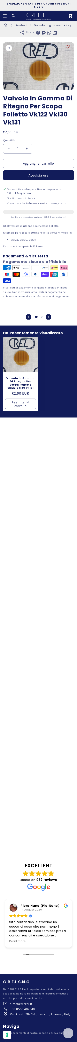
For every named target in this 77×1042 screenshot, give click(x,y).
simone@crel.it (21, 1004)
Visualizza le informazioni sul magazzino (37, 203)
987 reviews (46, 880)
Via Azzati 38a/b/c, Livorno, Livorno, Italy (40, 1014)
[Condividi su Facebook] (38, 33)
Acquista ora (38, 175)
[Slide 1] (36, 317)
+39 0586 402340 (22, 1009)
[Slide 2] (41, 317)
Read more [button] (17, 941)
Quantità (9, 140)
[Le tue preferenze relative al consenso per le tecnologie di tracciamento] (7, 1035)
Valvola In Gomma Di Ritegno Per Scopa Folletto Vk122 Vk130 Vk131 (20, 383)
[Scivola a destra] (48, 316)
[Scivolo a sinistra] (28, 316)
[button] (4, 16)
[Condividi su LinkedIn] (54, 33)
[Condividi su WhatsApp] (49, 33)
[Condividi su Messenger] (43, 33)
